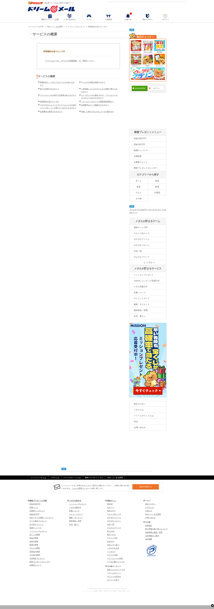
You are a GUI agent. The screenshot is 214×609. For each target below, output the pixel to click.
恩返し (148, 65)
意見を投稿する (146, 487)
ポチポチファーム (142, 239)
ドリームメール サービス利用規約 (61, 61)
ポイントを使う (113, 580)
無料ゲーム (111, 501)
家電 (157, 187)
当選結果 (138, 156)
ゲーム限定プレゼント (38, 521)
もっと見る (148, 262)
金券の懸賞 (33, 541)
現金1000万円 (140, 138)
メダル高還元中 (141, 287)
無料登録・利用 (141, 310)
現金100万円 (136, 52)
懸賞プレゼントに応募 (50, 19)
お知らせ (128, 17)
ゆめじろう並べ (113, 545)
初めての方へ (147, 19)
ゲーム (89, 19)
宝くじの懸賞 (34, 535)
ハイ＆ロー (111, 552)
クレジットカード (142, 298)
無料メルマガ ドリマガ (94, 478)
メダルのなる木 (113, 548)
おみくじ (110, 507)
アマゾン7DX (112, 538)
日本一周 (138, 251)
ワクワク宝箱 (112, 555)
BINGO (110, 504)
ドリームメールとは (38, 478)
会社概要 (148, 539)
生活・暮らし (140, 316)
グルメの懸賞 (34, 548)
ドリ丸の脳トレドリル (115, 562)
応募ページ (33, 507)
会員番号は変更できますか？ (51, 112)
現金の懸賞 (33, 538)
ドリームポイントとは (144, 416)
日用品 (157, 193)
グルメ (139, 193)
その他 (139, 199)
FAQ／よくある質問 (115, 478)
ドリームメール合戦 (115, 558)
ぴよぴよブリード (142, 257)
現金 (157, 181)
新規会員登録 (140, 88)
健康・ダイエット (142, 304)
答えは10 (110, 531)
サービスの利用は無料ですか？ (93, 82)
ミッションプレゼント (144, 275)
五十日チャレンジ (36, 524)
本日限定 (160, 52)
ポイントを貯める (114, 577)
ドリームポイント (114, 573)
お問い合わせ (140, 427)
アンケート (159, 65)
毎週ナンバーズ (141, 150)
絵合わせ (110, 541)
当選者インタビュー (37, 511)
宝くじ (139, 181)
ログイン (165, 19)
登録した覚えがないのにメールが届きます (97, 112)
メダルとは (139, 410)
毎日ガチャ (136, 65)
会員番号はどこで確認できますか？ (95, 105)
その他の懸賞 (34, 555)
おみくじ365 (148, 52)
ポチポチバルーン (142, 245)
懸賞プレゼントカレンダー (146, 168)
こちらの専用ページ (79, 488)
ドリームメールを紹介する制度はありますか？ (58, 95)
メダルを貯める (70, 19)
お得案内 (108, 19)
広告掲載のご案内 (152, 536)
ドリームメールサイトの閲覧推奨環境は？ (97, 102)
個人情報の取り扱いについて (156, 529)
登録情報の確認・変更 (153, 532)
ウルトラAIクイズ (141, 233)
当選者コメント (141, 162)
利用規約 (148, 526)
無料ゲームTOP (141, 227)
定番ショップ (140, 292)
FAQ (136, 422)
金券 (139, 187)
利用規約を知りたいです (49, 102)
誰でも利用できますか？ (49, 89)
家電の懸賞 (33, 545)
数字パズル (111, 535)
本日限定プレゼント (37, 558)
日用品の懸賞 (34, 552)
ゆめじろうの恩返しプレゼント (41, 518)
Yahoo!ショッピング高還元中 (147, 281)
